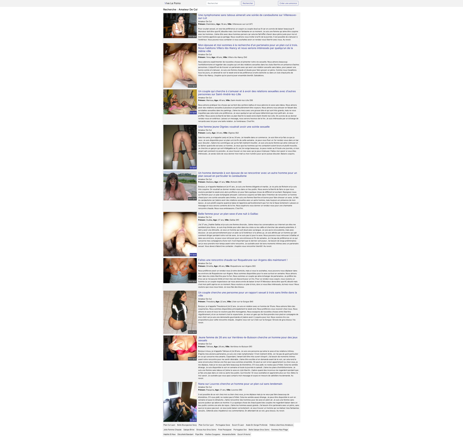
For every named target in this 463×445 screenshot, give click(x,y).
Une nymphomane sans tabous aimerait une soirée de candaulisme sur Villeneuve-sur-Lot (247, 17)
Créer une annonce (288, 3)
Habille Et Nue (169, 434)
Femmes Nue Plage (279, 429)
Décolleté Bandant (185, 434)
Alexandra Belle (229, 434)
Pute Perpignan (225, 429)
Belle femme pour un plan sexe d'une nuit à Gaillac (228, 213)
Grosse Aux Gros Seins (206, 429)
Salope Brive (189, 429)
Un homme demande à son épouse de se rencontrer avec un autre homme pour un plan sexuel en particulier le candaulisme (247, 174)
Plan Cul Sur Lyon (206, 425)
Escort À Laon (238, 425)
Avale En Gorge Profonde (256, 425)
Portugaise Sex (240, 429)
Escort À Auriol (244, 434)
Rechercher (248, 3)
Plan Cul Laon (169, 425)
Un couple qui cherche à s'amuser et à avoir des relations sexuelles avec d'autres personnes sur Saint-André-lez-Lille (247, 93)
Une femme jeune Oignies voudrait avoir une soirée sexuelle (234, 126)
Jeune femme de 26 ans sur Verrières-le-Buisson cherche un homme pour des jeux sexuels (247, 339)
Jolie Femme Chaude (172, 429)
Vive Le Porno (173, 3)
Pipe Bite (199, 434)
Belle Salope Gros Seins (259, 429)
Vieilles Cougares (212, 434)
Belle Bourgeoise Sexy (187, 425)
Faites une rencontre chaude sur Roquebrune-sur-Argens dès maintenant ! (242, 259)
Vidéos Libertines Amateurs (281, 425)
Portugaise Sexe (223, 425)
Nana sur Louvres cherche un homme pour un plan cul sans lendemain (240, 383)
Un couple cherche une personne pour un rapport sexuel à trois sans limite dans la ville (247, 294)
